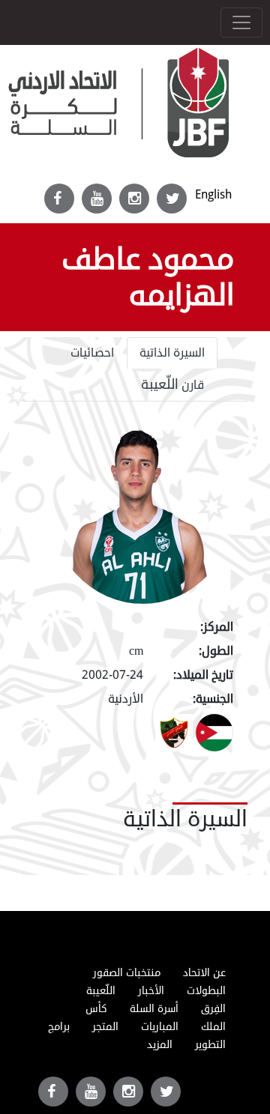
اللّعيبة (101, 991)
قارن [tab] (173, 384)
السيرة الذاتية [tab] (172, 353)
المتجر (105, 1027)
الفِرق (213, 1009)
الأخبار (151, 991)
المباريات (159, 1027)
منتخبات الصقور (126, 973)
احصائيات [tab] (92, 353)
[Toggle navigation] (241, 22)
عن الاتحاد (204, 973)
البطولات (206, 991)
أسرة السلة (154, 1009)
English (213, 194)
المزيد (159, 1045)
